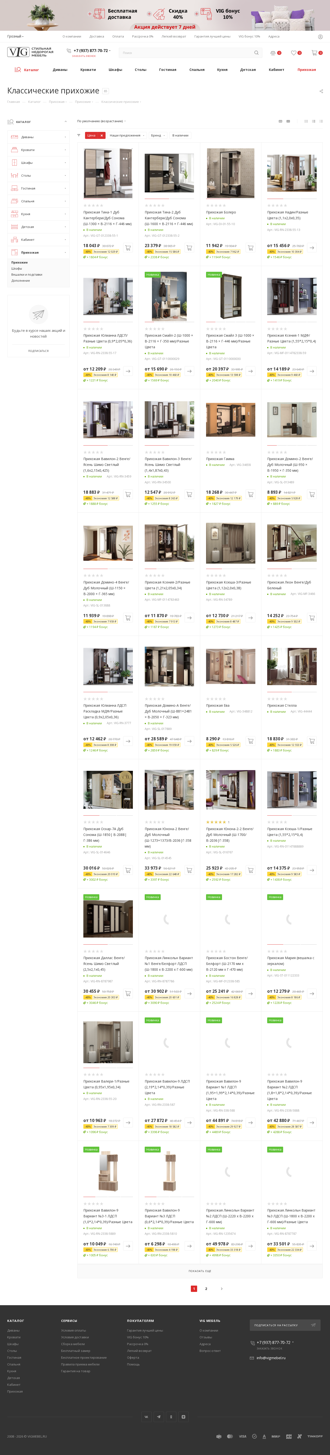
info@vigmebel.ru (271, 1357)
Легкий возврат (139, 1351)
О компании (209, 1330)
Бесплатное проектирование (84, 1357)
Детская (13, 1378)
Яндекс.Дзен (183, 1417)
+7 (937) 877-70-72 (91, 50)
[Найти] (256, 53)
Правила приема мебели (80, 1364)
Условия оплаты (73, 1330)
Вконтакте (146, 1417)
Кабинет (14, 1384)
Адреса (205, 1344)
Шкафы (13, 1344)
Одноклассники (171, 1417)
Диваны (13, 1330)
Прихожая (15, 1391)
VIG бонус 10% (138, 1337)
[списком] (313, 121)
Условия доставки (75, 1337)
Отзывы (206, 1337)
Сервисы (69, 1321)
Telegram (159, 1417)
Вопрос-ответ (210, 1351)
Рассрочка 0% (137, 1344)
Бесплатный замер (75, 1351)
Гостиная (14, 1357)
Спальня (13, 1364)
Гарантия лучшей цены (145, 1330)
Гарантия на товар (75, 1371)
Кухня (11, 1371)
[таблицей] (321, 121)
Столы (12, 1351)
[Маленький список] (280, 121)
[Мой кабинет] (320, 37)
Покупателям (140, 1321)
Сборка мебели (73, 1344)
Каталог (15, 1321)
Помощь (133, 1364)
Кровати (14, 1337)
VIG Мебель (210, 1321)
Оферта (133, 1357)
